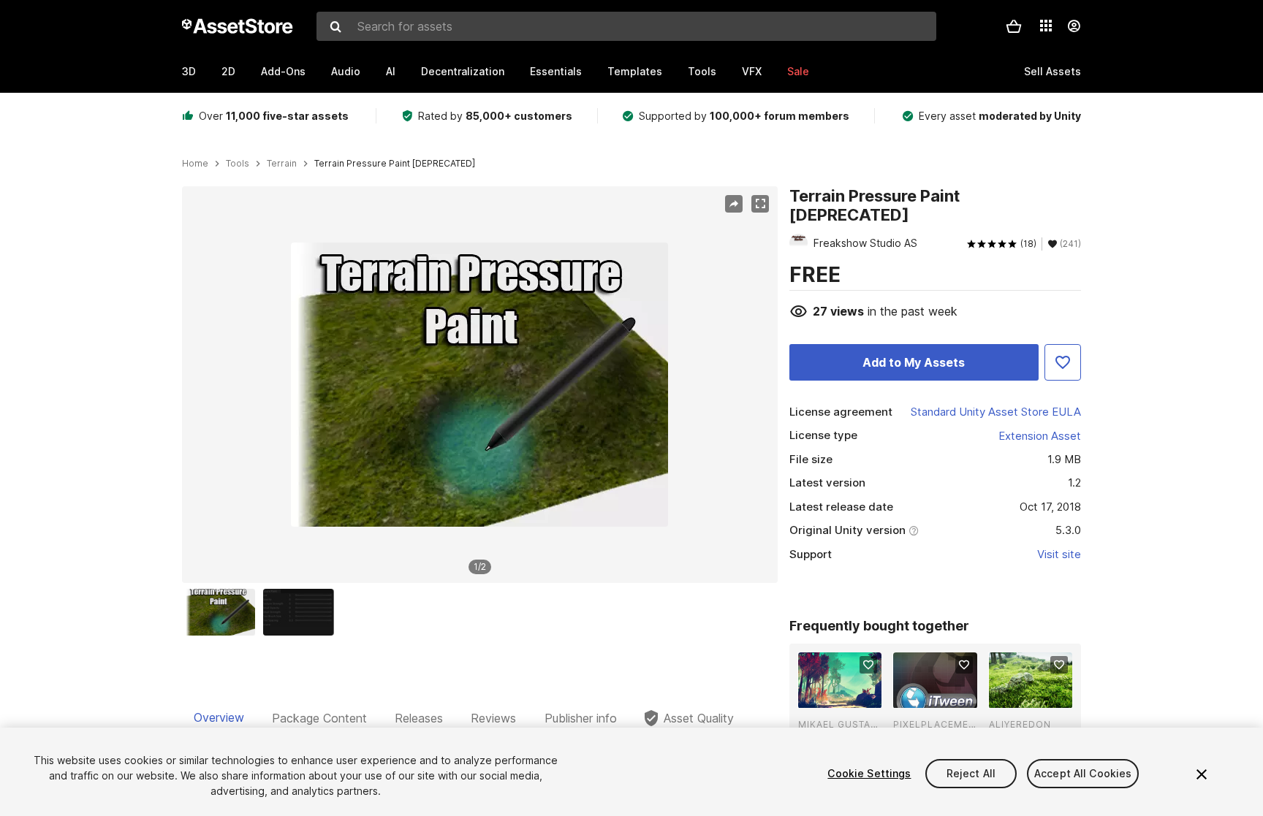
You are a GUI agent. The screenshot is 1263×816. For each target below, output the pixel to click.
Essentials (556, 71)
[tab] (219, 718)
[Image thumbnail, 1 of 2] (223, 612)
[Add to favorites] (868, 665)
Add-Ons (283, 71)
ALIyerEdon (1020, 724)
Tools (702, 71)
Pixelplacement (934, 724)
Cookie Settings (869, 773)
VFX (752, 71)
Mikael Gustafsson (839, 724)
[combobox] (626, 26)
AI (390, 71)
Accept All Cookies (1083, 773)
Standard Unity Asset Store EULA (996, 412)
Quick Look (847, 695)
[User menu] (1073, 26)
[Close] (1201, 774)
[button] (1014, 26)
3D (189, 71)
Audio (345, 71)
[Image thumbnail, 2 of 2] (302, 612)
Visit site (1059, 554)
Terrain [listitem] (282, 164)
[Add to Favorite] (1062, 362)
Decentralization (462, 71)
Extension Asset (1039, 436)
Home (195, 164)
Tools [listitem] (237, 164)
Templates (634, 71)
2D (228, 71)
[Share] (734, 204)
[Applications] (1046, 25)
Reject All (971, 773)
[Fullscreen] (760, 204)
